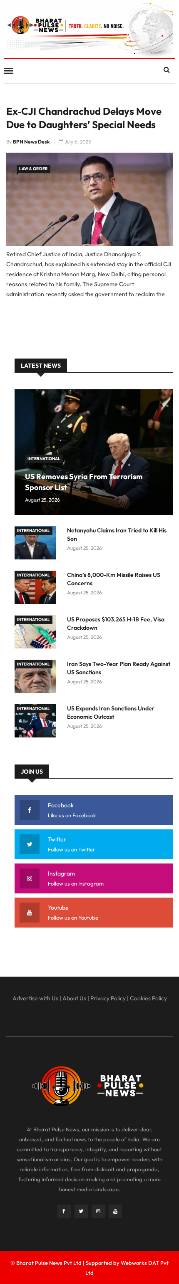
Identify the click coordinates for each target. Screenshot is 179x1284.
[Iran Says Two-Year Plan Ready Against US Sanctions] (37, 678)
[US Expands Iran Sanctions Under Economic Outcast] (37, 722)
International (43, 458)
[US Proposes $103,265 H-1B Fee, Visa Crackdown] (37, 633)
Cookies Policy (148, 998)
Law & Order (33, 168)
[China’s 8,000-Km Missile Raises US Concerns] (37, 589)
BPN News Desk (31, 142)
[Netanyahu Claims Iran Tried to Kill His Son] (37, 544)
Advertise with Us (35, 998)
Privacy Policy (108, 998)
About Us (74, 998)
